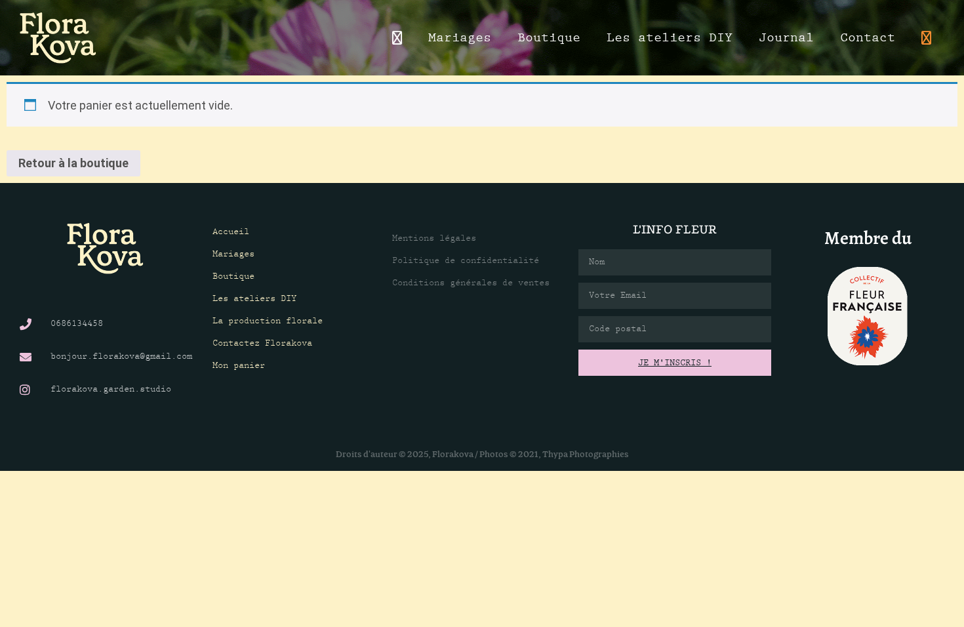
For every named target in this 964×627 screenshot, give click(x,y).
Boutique (548, 37)
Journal (786, 37)
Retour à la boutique (73, 163)
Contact (867, 37)
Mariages (459, 37)
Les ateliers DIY (670, 37)
